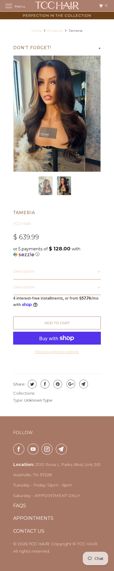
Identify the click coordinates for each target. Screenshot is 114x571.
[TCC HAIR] (57, 5)
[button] (57, 251)
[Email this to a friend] (83, 384)
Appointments (33, 518)
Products (55, 30)
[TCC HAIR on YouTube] (34, 449)
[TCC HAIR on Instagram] (48, 449)
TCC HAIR (22, 223)
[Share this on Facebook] (44, 384)
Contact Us (28, 531)
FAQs (19, 505)
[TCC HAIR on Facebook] (20, 449)
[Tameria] (57, 113)
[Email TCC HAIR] (62, 449)
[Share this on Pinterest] (57, 384)
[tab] (57, 271)
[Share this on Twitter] (31, 384)
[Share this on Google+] (70, 384)
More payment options (57, 351)
